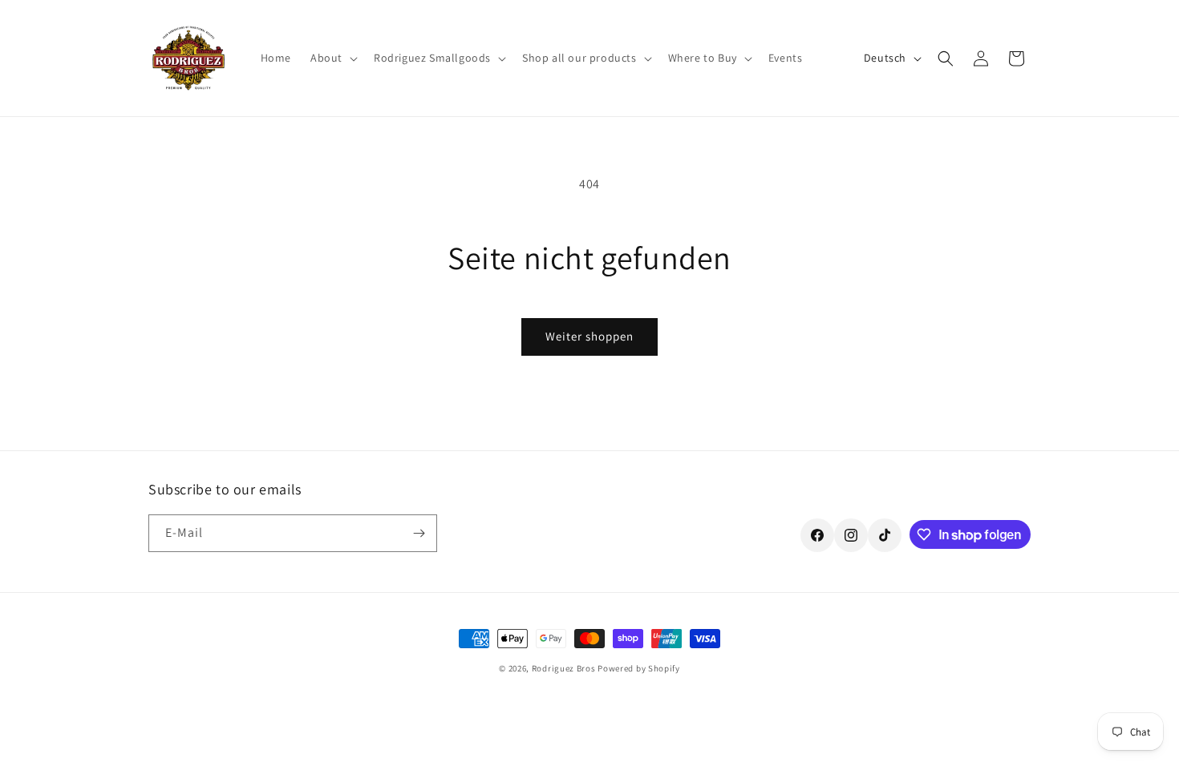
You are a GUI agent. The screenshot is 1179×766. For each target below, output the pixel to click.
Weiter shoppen (589, 336)
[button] (332, 58)
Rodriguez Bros (564, 668)
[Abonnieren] (418, 533)
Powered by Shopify (639, 668)
